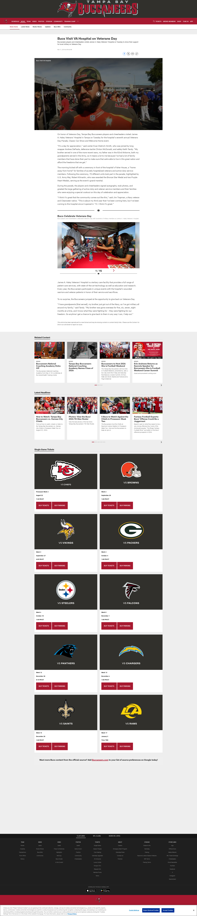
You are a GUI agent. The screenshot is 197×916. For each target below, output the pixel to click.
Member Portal (97, 872)
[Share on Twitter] (128, 55)
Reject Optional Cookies (151, 910)
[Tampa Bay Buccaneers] (98, 900)
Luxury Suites (97, 862)
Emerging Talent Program (120, 849)
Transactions (22, 852)
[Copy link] (136, 54)
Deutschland (172, 879)
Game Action (78, 849)
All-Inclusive (97, 859)
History (22, 859)
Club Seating (97, 852)
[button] (98, 94)
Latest (40, 845)
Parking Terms (147, 862)
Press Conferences (59, 849)
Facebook (172, 869)
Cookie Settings (134, 910)
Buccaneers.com (100, 760)
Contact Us (120, 855)
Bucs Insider (59, 859)
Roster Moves (40, 849)
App (172, 845)
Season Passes (97, 849)
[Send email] (132, 55)
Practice (78, 852)
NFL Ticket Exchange (172, 855)
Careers (120, 845)
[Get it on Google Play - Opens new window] (105, 891)
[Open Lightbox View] (98, 249)
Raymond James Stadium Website (146, 855)
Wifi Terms (147, 859)
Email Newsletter (172, 862)
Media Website (172, 852)
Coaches (22, 849)
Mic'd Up (59, 855)
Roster (22, 845)
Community (40, 855)
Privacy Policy (72, 914)
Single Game (97, 845)
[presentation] (162, 385)
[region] (98, 910)
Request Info (97, 869)
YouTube (172, 865)
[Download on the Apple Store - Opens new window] (91, 891)
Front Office (22, 855)
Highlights (59, 852)
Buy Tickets (44, 505)
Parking (147, 852)
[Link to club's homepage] (5, 21)
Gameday (147, 849)
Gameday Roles (120, 852)
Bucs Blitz (40, 852)
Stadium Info (147, 845)
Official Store (172, 849)
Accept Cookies (168, 910)
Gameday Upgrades (97, 855)
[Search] (154, 21)
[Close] (193, 910)
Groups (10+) (97, 865)
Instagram (172, 875)
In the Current (59, 862)
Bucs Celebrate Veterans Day (74, 215)
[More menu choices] (78, 21)
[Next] (113, 270)
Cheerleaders (78, 859)
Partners (120, 859)
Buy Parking (59, 505)
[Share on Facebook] (124, 55)
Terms (97, 875)
